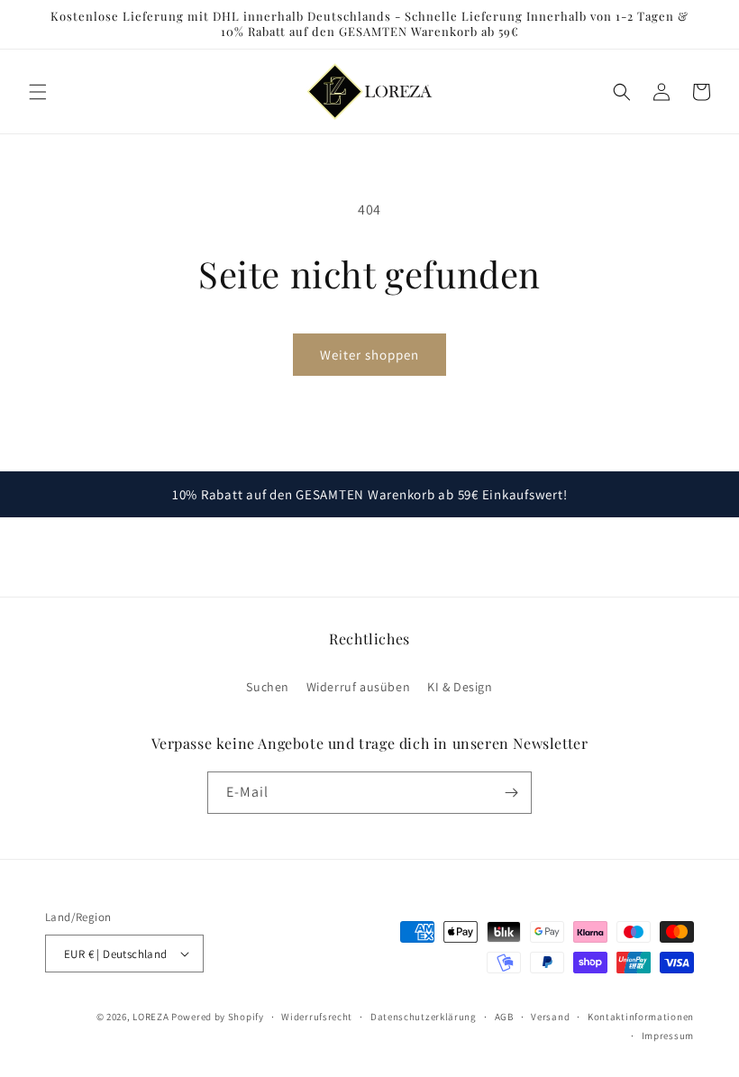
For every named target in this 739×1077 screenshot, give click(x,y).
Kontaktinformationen (641, 1016)
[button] (38, 92)
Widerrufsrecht (316, 1016)
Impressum (668, 1035)
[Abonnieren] (511, 792)
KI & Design (460, 687)
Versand (550, 1016)
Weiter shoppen (369, 354)
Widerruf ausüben (358, 687)
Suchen (267, 687)
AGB (504, 1016)
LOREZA (150, 1016)
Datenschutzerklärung (423, 1016)
